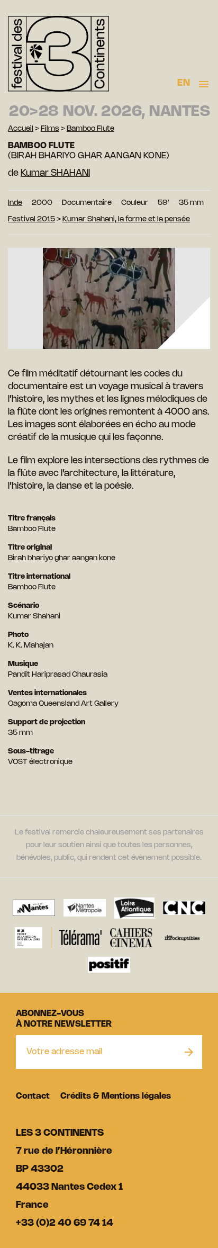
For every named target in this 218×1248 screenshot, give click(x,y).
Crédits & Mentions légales (115, 1096)
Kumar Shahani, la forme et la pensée (126, 219)
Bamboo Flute (90, 128)
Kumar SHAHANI (55, 173)
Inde (15, 203)
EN (183, 83)
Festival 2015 (31, 219)
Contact (33, 1096)
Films (50, 128)
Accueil (20, 128)
